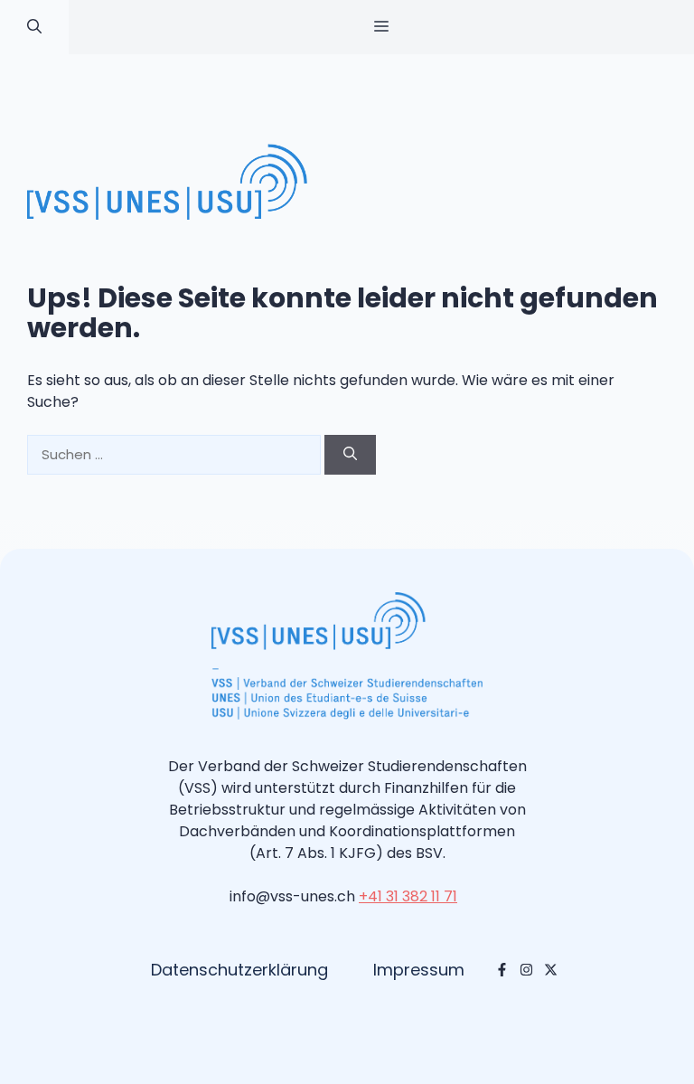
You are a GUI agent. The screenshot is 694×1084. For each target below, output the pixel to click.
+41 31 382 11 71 (408, 896)
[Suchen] (350, 455)
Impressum (418, 969)
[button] (34, 27)
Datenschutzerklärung (239, 969)
